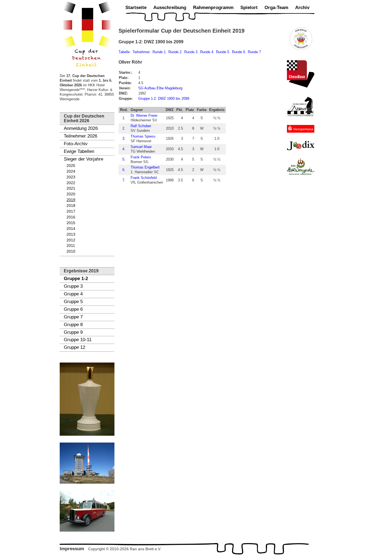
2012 (71, 240)
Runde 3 (190, 52)
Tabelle (124, 52)
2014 (71, 229)
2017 (71, 211)
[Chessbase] (300, 74)
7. (123, 180)
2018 (71, 206)
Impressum (72, 548)
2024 (71, 171)
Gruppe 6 (73, 309)
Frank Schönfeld (144, 178)
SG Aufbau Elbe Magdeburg (160, 88)
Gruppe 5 (73, 301)
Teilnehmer (141, 52)
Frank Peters (141, 157)
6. (123, 170)
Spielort (249, 7)
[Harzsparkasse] (300, 129)
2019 (71, 200)
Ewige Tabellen (79, 151)
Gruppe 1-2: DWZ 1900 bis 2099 (163, 98)
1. (123, 118)
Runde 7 (254, 52)
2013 (71, 234)
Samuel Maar (141, 147)
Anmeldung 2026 (81, 128)
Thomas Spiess (143, 136)
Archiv (302, 7)
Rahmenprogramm (213, 7)
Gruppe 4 (73, 293)
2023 (71, 177)
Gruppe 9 (73, 332)
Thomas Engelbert (145, 167)
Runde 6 (238, 52)
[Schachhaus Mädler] (300, 106)
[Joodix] (300, 145)
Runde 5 (222, 52)
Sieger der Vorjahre (83, 159)
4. (123, 149)
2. (123, 128)
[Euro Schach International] (300, 38)
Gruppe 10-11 (77, 339)
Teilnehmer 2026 (80, 136)
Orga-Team (276, 7)
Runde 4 (206, 52)
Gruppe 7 (73, 317)
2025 (71, 166)
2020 (71, 194)
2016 (71, 217)
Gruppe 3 (73, 286)
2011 (71, 246)
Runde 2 (175, 52)
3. (123, 138)
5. (123, 159)
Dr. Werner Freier (144, 115)
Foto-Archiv (76, 143)
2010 (71, 251)
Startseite (135, 7)
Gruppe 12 (74, 347)
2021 (71, 188)
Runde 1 (159, 52)
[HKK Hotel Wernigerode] (300, 166)
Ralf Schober (141, 126)
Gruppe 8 (73, 324)
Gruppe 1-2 (76, 278)
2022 (71, 183)
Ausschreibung (169, 7)
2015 (71, 223)
